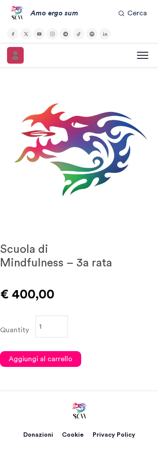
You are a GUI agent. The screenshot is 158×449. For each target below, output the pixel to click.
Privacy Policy (114, 434)
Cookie (73, 434)
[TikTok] (78, 34)
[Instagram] (52, 34)
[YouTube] (39, 34)
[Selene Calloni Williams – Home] (79, 411)
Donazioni (38, 434)
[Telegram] (65, 34)
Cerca (137, 13)
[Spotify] (91, 34)
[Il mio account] (15, 55)
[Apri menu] (142, 55)
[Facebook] (12, 34)
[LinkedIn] (105, 34)
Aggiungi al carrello (40, 359)
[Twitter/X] (26, 34)
